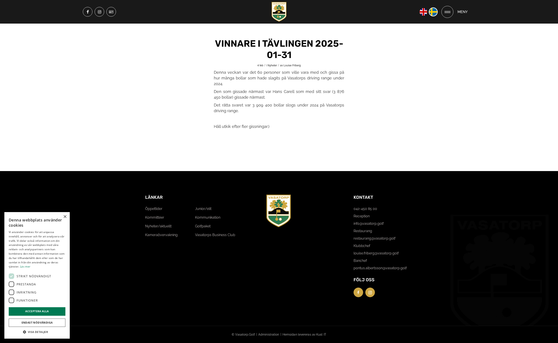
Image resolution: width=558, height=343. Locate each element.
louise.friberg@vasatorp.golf (376, 253)
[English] (423, 12)
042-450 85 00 (365, 209)
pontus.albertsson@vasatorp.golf (380, 268)
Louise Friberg (292, 65)
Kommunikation (207, 217)
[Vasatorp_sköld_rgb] (279, 12)
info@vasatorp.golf (369, 223)
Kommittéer (154, 217)
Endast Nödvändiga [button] (37, 322)
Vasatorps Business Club (215, 235)
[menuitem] (454, 12)
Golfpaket (203, 226)
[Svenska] (433, 12)
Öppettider (153, 209)
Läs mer (25, 266)
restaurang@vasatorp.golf (374, 238)
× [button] (64, 216)
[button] (37, 332)
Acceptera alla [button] (37, 311)
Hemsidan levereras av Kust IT (304, 334)
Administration (268, 334)
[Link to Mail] (111, 12)
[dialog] (37, 275)
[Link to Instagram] (99, 12)
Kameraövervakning (161, 235)
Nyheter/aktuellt (158, 226)
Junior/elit (203, 209)
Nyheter (272, 65)
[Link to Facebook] (87, 12)
